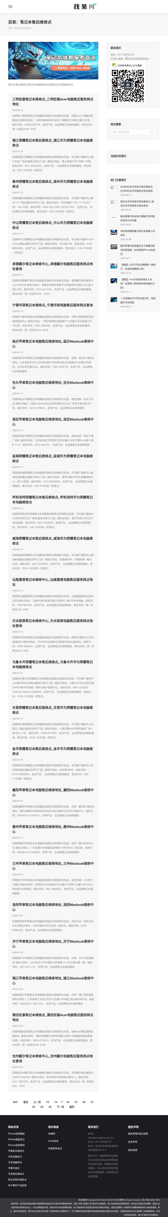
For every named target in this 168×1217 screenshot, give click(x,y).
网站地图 (82, 1200)
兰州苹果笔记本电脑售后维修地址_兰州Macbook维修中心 (53, 866)
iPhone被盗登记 (16, 1139)
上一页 (37, 1102)
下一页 (60, 1106)
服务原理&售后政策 (138, 1133)
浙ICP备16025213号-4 (151, 1200)
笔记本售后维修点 (23, 28)
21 (92, 1102)
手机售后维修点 (16, 1174)
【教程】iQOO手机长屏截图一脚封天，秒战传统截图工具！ (138, 266)
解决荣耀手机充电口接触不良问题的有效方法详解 (137, 218)
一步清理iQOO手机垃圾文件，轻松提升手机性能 (138, 300)
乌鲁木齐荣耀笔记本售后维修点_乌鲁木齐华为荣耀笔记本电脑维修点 (52, 664)
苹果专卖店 (14, 1168)
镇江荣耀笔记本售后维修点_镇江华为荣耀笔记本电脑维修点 (52, 142)
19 (75, 1102)
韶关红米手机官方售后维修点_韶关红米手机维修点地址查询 (137, 203)
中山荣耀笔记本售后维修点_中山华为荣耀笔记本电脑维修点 (52, 225)
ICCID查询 (53, 1141)
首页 (10, 28)
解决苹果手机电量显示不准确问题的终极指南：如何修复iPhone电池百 (137, 249)
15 (47, 1102)
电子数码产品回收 (17, 1185)
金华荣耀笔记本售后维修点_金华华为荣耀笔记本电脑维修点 (52, 751)
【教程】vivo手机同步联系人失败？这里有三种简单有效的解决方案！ (137, 283)
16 (55, 1102)
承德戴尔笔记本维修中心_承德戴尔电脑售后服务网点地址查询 (52, 266)
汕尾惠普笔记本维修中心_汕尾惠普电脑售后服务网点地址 (52, 582)
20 (84, 1102)
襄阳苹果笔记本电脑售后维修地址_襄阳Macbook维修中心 (53, 792)
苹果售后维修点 (16, 1151)
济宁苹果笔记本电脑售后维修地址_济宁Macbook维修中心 (53, 944)
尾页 (71, 1106)
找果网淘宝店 (55, 1148)
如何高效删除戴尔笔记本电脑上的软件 (137, 233)
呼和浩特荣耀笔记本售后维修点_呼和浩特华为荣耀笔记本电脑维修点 (52, 499)
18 (67, 1102)
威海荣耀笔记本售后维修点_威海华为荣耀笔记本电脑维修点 (52, 541)
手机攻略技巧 (15, 1156)
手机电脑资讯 (15, 1162)
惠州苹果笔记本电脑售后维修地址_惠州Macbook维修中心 (53, 829)
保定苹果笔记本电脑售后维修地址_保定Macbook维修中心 (53, 421)
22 (33, 1106)
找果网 (51, 1133)
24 (50, 1106)
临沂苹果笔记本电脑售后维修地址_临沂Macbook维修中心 (53, 343)
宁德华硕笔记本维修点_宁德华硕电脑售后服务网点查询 (52, 305)
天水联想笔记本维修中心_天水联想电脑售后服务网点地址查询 (52, 623)
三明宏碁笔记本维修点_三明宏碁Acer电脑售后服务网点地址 (52, 101)
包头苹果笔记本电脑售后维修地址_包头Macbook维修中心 (53, 385)
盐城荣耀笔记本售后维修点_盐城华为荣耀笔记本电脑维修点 (52, 458)
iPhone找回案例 (16, 1145)
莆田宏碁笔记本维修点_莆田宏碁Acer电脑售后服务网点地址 (52, 1017)
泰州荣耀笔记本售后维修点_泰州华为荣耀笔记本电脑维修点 (52, 184)
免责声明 (132, 1142)
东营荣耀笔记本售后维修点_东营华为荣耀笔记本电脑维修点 (52, 710)
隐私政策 (132, 1150)
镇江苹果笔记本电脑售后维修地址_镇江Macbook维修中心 (53, 980)
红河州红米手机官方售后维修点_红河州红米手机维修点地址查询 (137, 188)
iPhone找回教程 (16, 1133)
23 (41, 1106)
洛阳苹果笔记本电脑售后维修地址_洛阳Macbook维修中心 (53, 907)
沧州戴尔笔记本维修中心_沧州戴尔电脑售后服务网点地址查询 (52, 1058)
